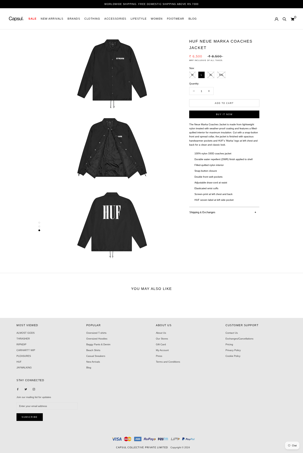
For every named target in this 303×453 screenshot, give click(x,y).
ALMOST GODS (25, 332)
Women (157, 18)
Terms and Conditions (168, 361)
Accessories (115, 18)
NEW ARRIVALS (52, 18)
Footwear (175, 18)
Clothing (92, 18)
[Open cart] (292, 18)
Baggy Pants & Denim (98, 344)
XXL (221, 74)
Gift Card (161, 344)
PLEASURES (23, 356)
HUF (19, 361)
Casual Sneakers (95, 356)
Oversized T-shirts (96, 332)
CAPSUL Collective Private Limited (143, 447)
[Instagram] (26, 389)
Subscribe (30, 417)
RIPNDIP (21, 344)
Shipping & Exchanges (202, 212)
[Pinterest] (34, 389)
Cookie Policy (232, 356)
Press (159, 356)
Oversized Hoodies (96, 338)
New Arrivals (93, 361)
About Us (161, 332)
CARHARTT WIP (25, 350)
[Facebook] (17, 389)
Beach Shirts (93, 350)
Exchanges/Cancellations (239, 338)
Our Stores (162, 338)
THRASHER (23, 338)
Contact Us (231, 332)
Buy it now (224, 114)
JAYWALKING (24, 367)
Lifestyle (139, 18)
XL (210, 74)
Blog (192, 18)
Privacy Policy (233, 350)
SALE (32, 18)
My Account (162, 350)
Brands (74, 18)
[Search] (284, 19)
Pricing (229, 344)
